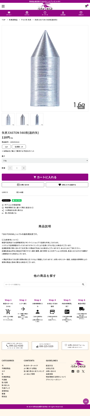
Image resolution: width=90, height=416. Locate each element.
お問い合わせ (23, 184)
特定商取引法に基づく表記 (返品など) (18, 207)
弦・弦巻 (5, 382)
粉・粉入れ (6, 385)
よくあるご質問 (29, 374)
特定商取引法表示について (56, 377)
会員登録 (49, 374)
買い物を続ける (9, 213)
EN (86, 401)
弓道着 (4, 379)
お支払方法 (50, 368)
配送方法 (49, 365)
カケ (3, 371)
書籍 (3, 393)
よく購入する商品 (30, 368)
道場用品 (5, 391)
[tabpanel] (45, 68)
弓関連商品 (6, 368)
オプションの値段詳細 (11, 205)
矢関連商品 (6, 377)
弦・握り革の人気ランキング (34, 371)
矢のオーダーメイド (31, 365)
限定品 (4, 396)
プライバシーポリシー (54, 379)
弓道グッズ (6, 388)
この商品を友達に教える (12, 210)
